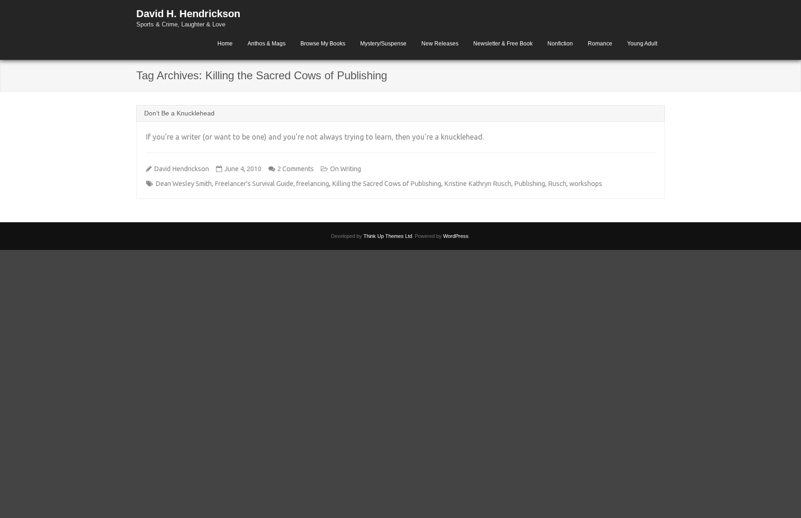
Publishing (529, 183)
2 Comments (295, 169)
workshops (585, 183)
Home (225, 43)
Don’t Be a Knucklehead (179, 113)
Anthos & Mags (267, 43)
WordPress (456, 236)
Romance (600, 43)
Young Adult (642, 43)
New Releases (439, 43)
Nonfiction (560, 43)
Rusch (557, 183)
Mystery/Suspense (383, 43)
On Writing (345, 169)
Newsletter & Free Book (503, 43)
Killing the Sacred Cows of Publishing (386, 183)
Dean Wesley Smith (183, 183)
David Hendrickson (181, 169)
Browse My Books (322, 43)
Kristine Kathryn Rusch (477, 183)
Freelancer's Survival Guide (254, 183)
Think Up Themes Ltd (387, 236)
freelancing (312, 183)
